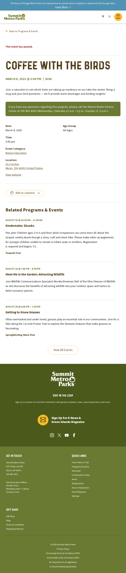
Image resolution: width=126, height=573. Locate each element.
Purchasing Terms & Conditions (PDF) (63, 553)
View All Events (63, 350)
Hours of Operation (80, 487)
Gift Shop (10, 516)
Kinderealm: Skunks (20, 226)
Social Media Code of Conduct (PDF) (63, 557)
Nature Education (16, 153)
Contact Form (12, 492)
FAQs (8, 520)
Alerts (74, 479)
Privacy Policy (63, 549)
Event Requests (79, 492)
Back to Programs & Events (23, 31)
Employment (78, 483)
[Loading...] (103, 17)
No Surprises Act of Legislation (63, 562)
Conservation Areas (81, 475)
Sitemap (75, 496)
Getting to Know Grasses (23, 312)
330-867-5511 (12, 474)
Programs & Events (80, 466)
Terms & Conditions (15, 524)
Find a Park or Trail (80, 462)
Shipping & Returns (15, 529)
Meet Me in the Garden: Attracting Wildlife (35, 274)
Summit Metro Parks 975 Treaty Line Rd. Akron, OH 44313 (15, 466)
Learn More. (61, 7)
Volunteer (76, 471)
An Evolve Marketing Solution (63, 566)
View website (13, 175)
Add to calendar (25, 193)
